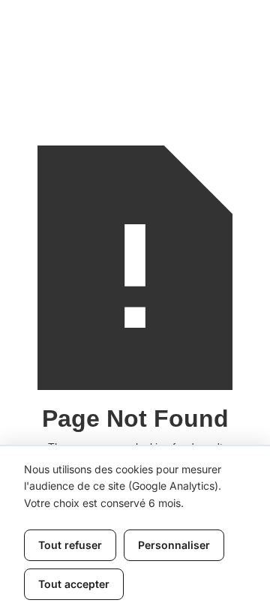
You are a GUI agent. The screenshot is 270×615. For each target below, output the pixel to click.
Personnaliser (174, 544)
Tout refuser (70, 544)
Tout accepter (74, 584)
